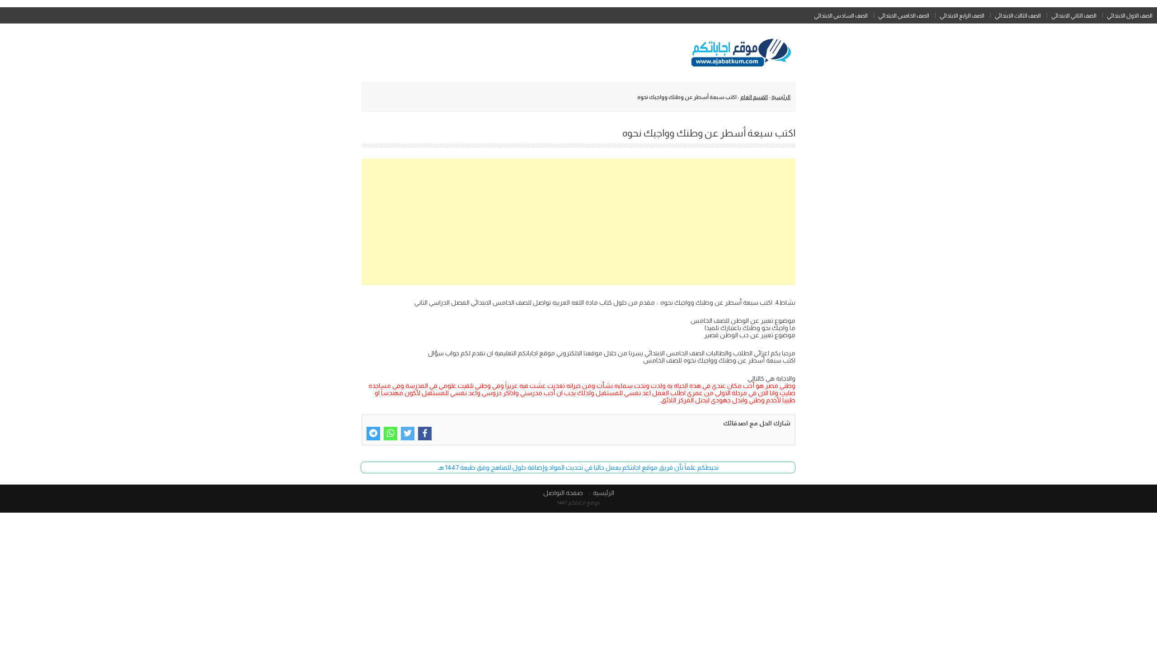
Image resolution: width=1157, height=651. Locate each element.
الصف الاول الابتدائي (1129, 16)
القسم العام (754, 97)
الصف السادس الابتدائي (841, 16)
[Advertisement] (578, 222)
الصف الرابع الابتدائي (962, 16)
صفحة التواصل (563, 492)
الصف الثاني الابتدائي (1073, 16)
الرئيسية (780, 97)
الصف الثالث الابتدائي (1018, 16)
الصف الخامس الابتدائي (903, 16)
